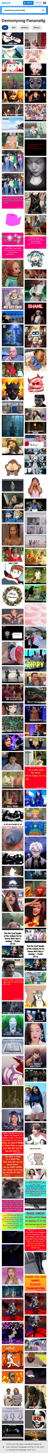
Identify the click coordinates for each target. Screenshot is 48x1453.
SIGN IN (38, 3)
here (34, 1450)
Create (30, 3)
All (5, 28)
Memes (37, 28)
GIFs (13, 28)
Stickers (24, 28)
